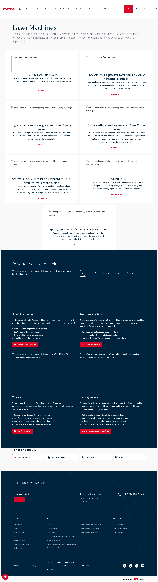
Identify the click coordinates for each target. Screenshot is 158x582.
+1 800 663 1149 (133, 494)
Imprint (58, 562)
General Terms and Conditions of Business (62, 566)
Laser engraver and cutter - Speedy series (61, 536)
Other (121, 457)
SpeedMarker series (53, 540)
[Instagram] (124, 566)
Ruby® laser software (120, 528)
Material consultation (60, 457)
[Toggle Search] (148, 9)
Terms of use (69, 562)
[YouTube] (142, 565)
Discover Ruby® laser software (25, 345)
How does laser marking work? (90, 532)
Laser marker (51, 532)
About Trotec (18, 524)
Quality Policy (18, 548)
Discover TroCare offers (22, 431)
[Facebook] (136, 566)
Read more (41, 74)
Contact (128, 9)
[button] (5, 577)
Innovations (18, 528)
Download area (118, 524)
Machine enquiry (24, 457)
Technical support (92, 457)
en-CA (155, 9)
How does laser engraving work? (90, 524)
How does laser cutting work (89, 528)
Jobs (15, 536)
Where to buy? (140, 9)
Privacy (49, 562)
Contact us (19, 500)
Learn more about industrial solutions (95, 431)
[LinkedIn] (130, 566)
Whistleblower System (90, 566)
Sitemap (50, 569)
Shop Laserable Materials (91, 345)
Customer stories (19, 540)
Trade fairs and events (21, 544)
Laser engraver (52, 528)
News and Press (19, 532)
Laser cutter (51, 524)
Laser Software (118, 532)
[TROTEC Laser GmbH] (8, 9)
